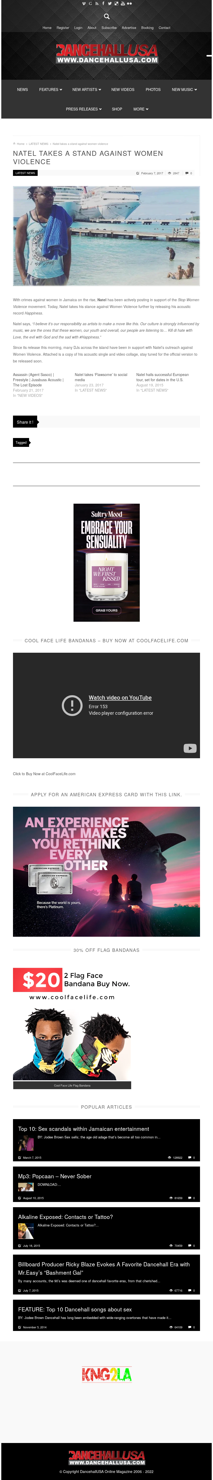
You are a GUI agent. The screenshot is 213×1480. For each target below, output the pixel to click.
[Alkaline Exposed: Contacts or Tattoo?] (26, 1230)
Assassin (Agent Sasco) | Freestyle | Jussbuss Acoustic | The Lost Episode (38, 379)
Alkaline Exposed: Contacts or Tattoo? (65, 1216)
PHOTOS (153, 89)
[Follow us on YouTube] (122, 3)
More (165, 1137)
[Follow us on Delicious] (116, 3)
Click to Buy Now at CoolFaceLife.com (44, 773)
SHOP (117, 109)
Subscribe (109, 27)
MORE (139, 109)
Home (47, 27)
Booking (147, 27)
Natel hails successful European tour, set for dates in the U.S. (162, 377)
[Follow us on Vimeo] (84, 3)
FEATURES (48, 89)
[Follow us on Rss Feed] (97, 3)
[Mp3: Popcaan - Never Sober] (26, 1186)
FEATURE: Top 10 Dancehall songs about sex (75, 1309)
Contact (164, 27)
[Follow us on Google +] (90, 3)
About (92, 27)
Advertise (129, 27)
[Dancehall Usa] (106, 52)
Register (63, 27)
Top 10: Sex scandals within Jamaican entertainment (83, 1128)
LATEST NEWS (38, 143)
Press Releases (82, 109)
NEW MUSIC (182, 89)
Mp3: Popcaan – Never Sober (54, 1176)
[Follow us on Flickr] (129, 3)
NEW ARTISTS (84, 89)
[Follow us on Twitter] (109, 3)
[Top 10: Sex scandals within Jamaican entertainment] (26, 1142)
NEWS (22, 89)
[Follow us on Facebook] (103, 3)
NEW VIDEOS (122, 89)
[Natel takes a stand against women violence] (106, 236)
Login (78, 27)
